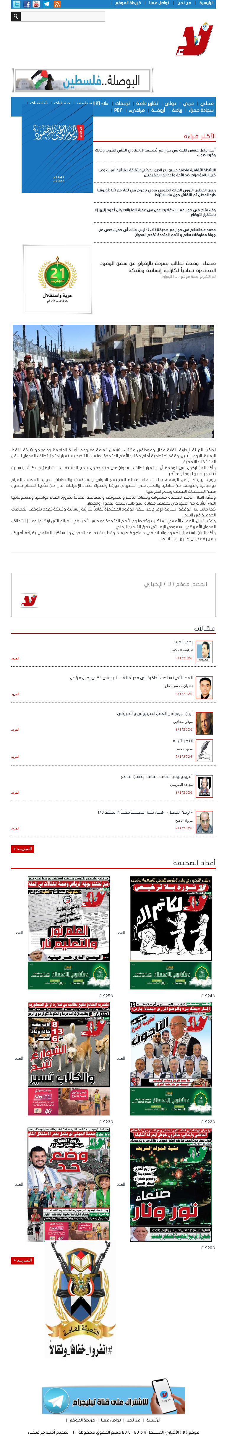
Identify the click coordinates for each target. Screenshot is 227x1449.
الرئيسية (206, 3)
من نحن (184, 3)
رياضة (177, 110)
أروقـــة (158, 110)
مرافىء (137, 110)
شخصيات (39, 103)
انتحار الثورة (183, 741)
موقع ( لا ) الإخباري (175, 276)
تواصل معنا (159, 3)
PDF (118, 110)
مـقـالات (205, 628)
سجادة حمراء (201, 110)
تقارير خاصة (147, 103)
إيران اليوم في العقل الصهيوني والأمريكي (155, 713)
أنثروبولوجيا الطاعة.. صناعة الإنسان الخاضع (157, 776)
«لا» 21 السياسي (92, 103)
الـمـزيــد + (23, 849)
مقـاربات (62, 103)
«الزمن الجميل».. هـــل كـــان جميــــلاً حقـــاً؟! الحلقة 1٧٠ (145, 812)
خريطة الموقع (128, 3)
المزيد (15, 658)
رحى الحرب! (183, 642)
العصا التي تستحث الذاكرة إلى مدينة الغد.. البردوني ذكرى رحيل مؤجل (131, 678)
